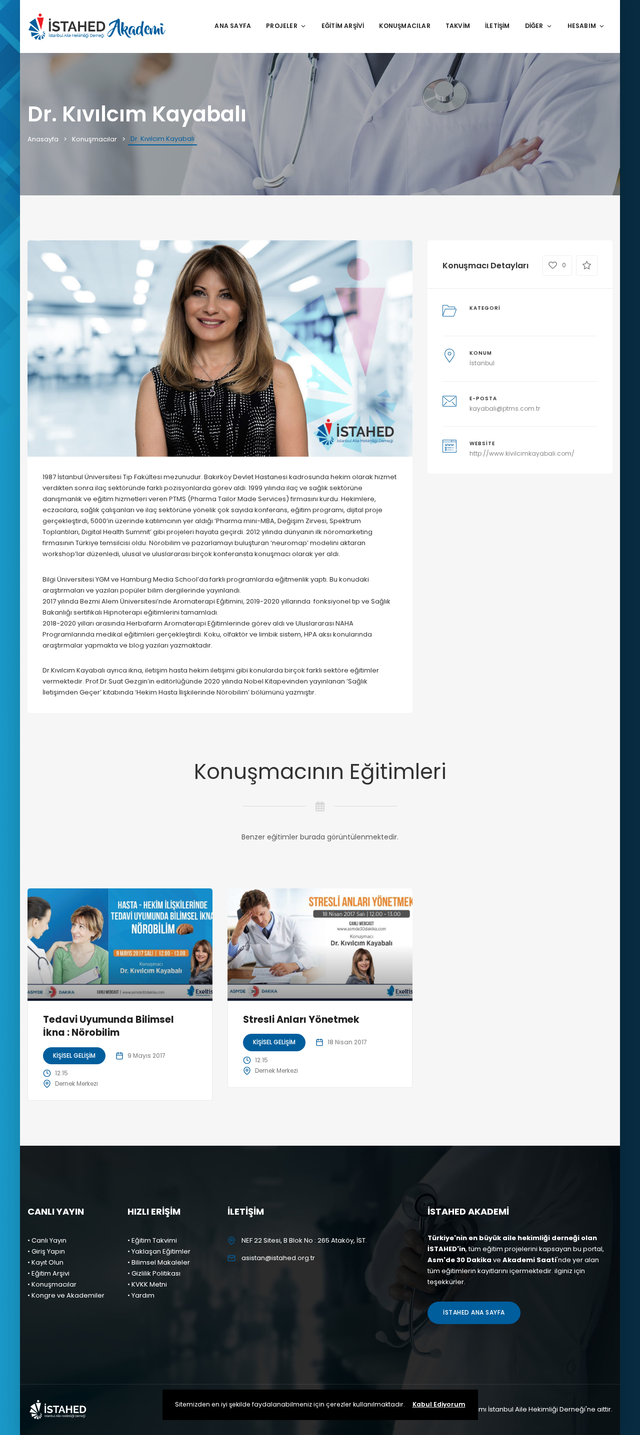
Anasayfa (43, 139)
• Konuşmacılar (52, 1284)
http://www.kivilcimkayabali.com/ (522, 453)
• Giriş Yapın (46, 1251)
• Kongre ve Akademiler (66, 1295)
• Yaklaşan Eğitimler (159, 1251)
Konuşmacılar (94, 139)
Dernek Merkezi (76, 1083)
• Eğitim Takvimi (152, 1240)
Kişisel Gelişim (74, 1055)
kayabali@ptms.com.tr (505, 408)
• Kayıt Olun (46, 1262)
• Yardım (141, 1295)
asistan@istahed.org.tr (278, 1258)
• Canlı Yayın (47, 1240)
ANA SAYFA (232, 25)
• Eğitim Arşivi (49, 1273)
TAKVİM (458, 25)
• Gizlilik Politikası (154, 1273)
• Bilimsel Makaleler (159, 1262)
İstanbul (482, 363)
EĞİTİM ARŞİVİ (343, 25)
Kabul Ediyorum (439, 1404)
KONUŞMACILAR (404, 25)
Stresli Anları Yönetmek (301, 1019)
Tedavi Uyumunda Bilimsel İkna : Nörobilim (108, 1026)
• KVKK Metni (147, 1284)
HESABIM (582, 25)
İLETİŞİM (497, 25)
